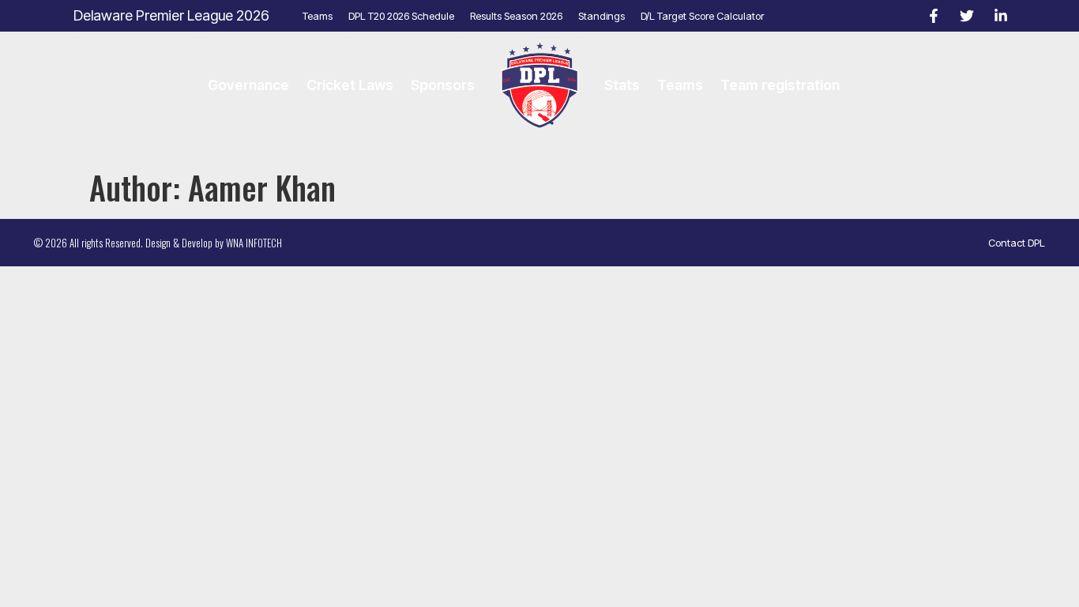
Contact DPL (1016, 242)
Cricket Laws (349, 85)
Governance (248, 85)
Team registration (780, 85)
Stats (622, 85)
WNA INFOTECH (254, 243)
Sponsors (443, 85)
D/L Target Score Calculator (702, 15)
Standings (601, 15)
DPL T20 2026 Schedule (401, 15)
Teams (318, 15)
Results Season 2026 (516, 15)
